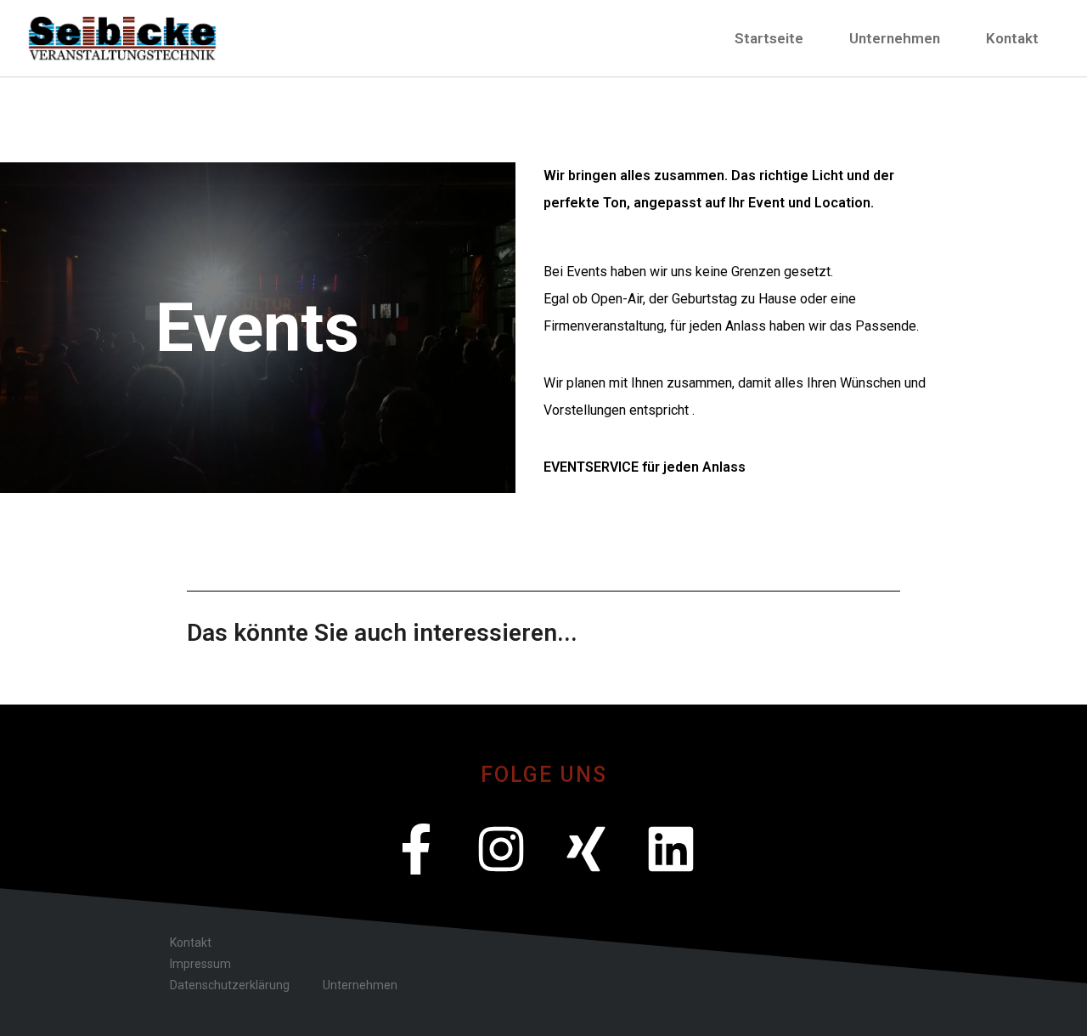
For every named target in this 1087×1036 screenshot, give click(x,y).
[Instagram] (501, 849)
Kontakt (1012, 38)
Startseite (769, 38)
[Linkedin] (670, 849)
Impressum (200, 964)
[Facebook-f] (416, 849)
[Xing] (585, 849)
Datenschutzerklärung (230, 985)
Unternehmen (894, 38)
